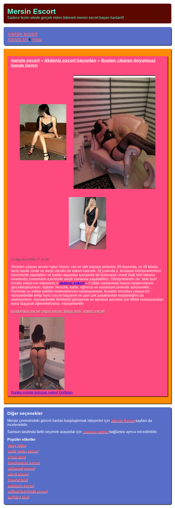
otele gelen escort (22, 451)
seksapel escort (21, 468)
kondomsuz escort (25, 311)
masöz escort (94, 311)
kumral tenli (17, 480)
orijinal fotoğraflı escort (27, 491)
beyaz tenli (72, 311)
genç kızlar (16, 445)
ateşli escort (17, 474)
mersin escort (22, 33)
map (36, 38)
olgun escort (52, 311)
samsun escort (95, 432)
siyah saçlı (16, 457)
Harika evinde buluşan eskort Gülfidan (42, 392)
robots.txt (17, 38)
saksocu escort (20, 486)
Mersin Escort (31, 11)
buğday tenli (18, 497)
